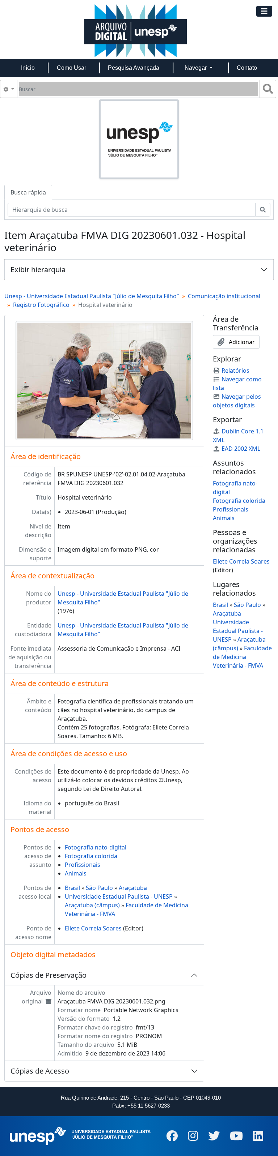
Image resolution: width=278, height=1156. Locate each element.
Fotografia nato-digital (95, 847)
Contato (247, 68)
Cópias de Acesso (39, 1071)
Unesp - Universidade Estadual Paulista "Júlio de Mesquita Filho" (91, 296)
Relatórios (235, 370)
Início (28, 68)
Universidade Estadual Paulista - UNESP (119, 896)
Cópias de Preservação (48, 975)
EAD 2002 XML (241, 449)
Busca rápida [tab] (28, 192)
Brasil (72, 888)
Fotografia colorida (91, 856)
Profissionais (82, 865)
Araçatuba (133, 888)
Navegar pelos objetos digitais (237, 401)
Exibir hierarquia (38, 269)
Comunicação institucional (224, 296)
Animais (76, 873)
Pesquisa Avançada (133, 68)
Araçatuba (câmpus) (92, 905)
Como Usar (71, 68)
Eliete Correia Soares (93, 928)
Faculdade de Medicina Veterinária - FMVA (242, 656)
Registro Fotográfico (41, 305)
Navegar (196, 68)
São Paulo (99, 888)
